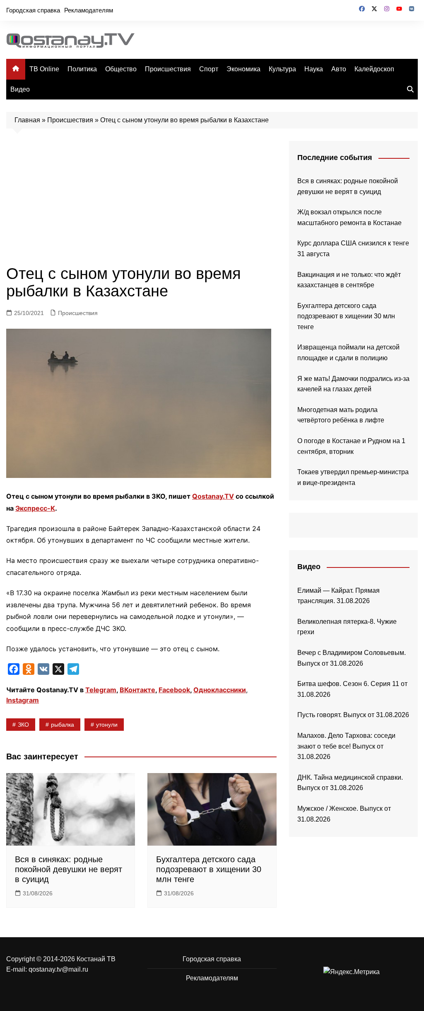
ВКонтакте (137, 690)
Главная (27, 120)
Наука (313, 69)
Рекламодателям (88, 10)
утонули (107, 724)
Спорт (208, 69)
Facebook (174, 690)
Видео (20, 89)
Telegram (100, 690)
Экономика (243, 69)
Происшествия (168, 69)
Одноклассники (219, 690)
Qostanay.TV (213, 496)
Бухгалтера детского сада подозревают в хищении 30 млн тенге (208, 869)
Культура (282, 69)
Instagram (22, 700)
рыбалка (62, 724)
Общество (121, 69)
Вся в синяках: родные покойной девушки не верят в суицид (68, 869)
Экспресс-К (35, 508)
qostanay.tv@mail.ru (58, 969)
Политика (82, 69)
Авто (338, 69)
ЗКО (23, 724)
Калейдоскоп (374, 69)
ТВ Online (44, 69)
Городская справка (33, 10)
